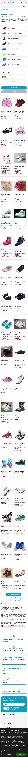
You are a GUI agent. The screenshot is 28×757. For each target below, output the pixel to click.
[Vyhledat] (24, 6)
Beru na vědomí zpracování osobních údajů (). (16, 708)
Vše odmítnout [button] (8, 754)
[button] (14, 752)
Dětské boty (5, 9)
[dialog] (14, 742)
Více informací (7, 750)
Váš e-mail (7, 704)
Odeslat (6, 708)
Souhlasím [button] (21, 754)
